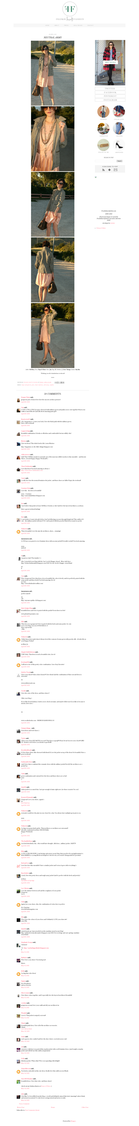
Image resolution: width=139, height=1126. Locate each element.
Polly (23, 1058)
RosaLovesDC (25, 419)
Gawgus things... (26, 728)
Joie (33, 385)
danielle (23, 787)
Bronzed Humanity (27, 797)
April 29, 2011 (25, 402)
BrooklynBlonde (26, 750)
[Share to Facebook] (61, 383)
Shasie (23, 1023)
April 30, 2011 (25, 896)
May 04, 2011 (25, 1073)
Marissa (23, 441)
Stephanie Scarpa (26, 942)
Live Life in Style (26, 1029)
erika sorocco (25, 454)
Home (53, 1107)
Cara (22, 576)
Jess (22, 503)
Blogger (73, 1121)
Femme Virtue (25, 397)
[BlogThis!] (58, 383)
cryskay (23, 1003)
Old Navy (46, 385)
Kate (22, 517)
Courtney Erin (25, 488)
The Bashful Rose (26, 841)
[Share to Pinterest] (63, 383)
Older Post (85, 1107)
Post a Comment (24, 1104)
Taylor (23, 738)
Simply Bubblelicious (28, 652)
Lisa (22, 407)
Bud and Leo (25, 863)
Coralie (23, 691)
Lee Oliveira (25, 888)
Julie (22, 1094)
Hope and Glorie (26, 385)
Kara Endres (25, 873)
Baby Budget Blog (26, 608)
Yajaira (23, 981)
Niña (22, 851)
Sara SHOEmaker (27, 1079)
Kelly (22, 971)
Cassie (23, 478)
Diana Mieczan (26, 1068)
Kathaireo (24, 957)
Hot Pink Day (25, 803)
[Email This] (56, 383)
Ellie (22, 621)
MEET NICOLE (110, 62)
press (66, 25)
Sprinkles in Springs (27, 880)
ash (22, 1047)
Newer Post (20, 1107)
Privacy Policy (101, 228)
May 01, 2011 (25, 952)
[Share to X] (60, 383)
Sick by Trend (25, 672)
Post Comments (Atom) (32, 1110)
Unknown (24, 529)
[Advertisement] (107, 194)
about (56, 25)
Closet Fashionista (26, 466)
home (47, 25)
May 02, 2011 (25, 1031)
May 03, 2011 (25, 1041)
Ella (22, 917)
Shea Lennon (25, 993)
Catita (23, 773)
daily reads (78, 25)
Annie (23, 1036)
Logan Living (25, 431)
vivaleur (112, 223)
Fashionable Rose (26, 762)
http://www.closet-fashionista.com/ (32, 470)
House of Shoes (46, 1086)
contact (91, 25)
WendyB (24, 1013)
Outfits (52, 385)
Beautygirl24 (25, 662)
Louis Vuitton (39, 385)
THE (22, 902)
